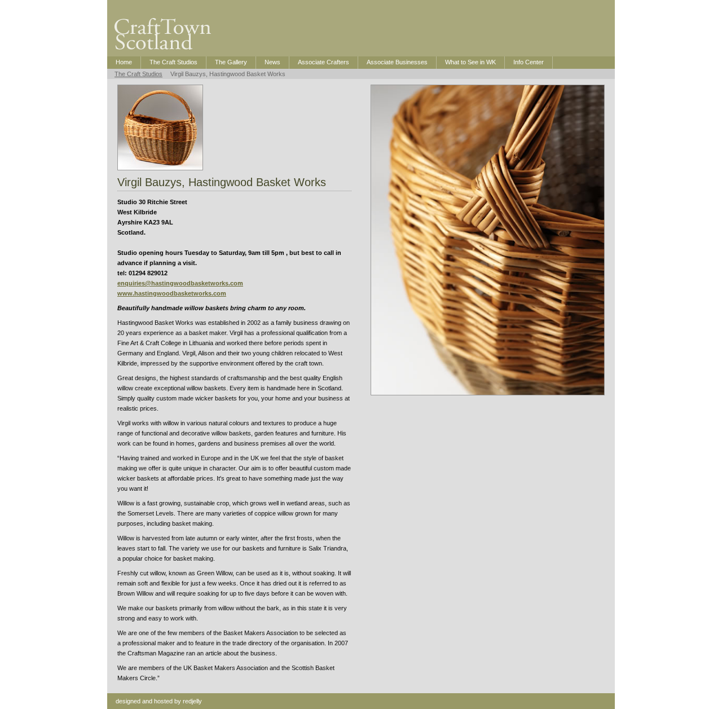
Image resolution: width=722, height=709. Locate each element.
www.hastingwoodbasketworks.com (171, 293)
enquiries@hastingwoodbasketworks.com (180, 283)
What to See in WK (470, 62)
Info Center (528, 62)
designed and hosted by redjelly (159, 701)
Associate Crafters (323, 62)
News (272, 62)
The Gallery (231, 62)
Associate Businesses (397, 62)
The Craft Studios (173, 62)
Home (124, 62)
